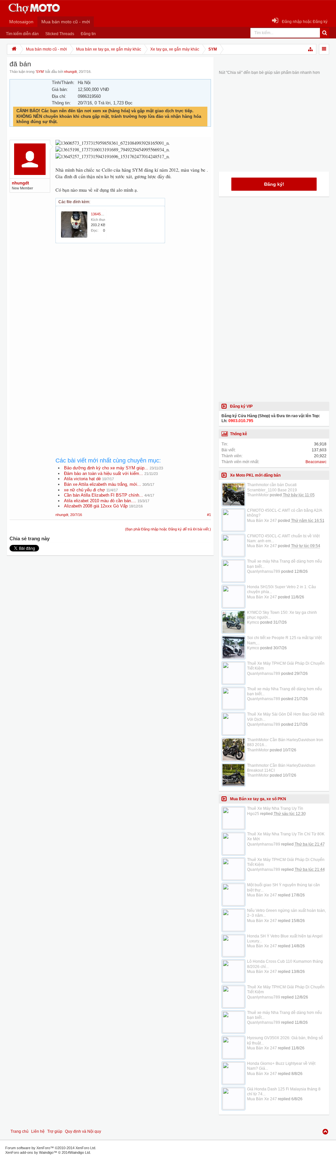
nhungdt (70, 72)
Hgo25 (253, 813)
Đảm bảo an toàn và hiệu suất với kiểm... (103, 473)
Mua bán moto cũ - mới (65, 21)
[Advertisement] (133, 305)
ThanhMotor (258, 495)
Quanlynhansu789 (263, 571)
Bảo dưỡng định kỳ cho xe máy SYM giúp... (106, 467)
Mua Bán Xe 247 (262, 520)
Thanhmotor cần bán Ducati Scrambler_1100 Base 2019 (272, 487)
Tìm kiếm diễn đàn (22, 34)
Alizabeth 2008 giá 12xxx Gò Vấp (96, 506)
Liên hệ (38, 1131)
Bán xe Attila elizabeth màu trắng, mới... (102, 484)
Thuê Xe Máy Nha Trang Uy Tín (275, 808)
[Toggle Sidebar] (324, 49)
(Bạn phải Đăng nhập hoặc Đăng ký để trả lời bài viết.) (168, 529)
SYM (40, 72)
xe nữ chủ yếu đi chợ (84, 489)
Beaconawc (315, 462)
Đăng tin (88, 34)
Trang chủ (19, 1131)
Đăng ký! (274, 184)
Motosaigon (21, 21)
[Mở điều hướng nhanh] (310, 49)
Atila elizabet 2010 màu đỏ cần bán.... (100, 500)
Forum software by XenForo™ (50, 1148)
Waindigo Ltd (80, 1152)
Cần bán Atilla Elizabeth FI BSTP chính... (103, 495)
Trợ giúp (54, 1131)
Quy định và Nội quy (83, 1131)
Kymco (253, 622)
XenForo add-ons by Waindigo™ (31, 1152)
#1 (209, 515)
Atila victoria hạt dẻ (82, 478)
